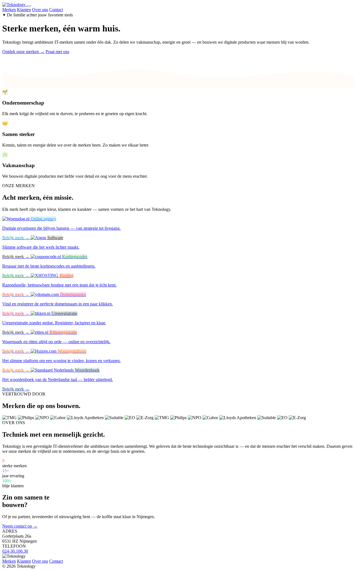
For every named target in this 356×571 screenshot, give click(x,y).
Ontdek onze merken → (23, 51)
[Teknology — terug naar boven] (14, 4)
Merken (9, 9)
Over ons (40, 9)
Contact (56, 9)
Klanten (24, 9)
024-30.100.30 (15, 551)
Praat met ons (57, 51)
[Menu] (29, 6)
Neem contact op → (20, 526)
